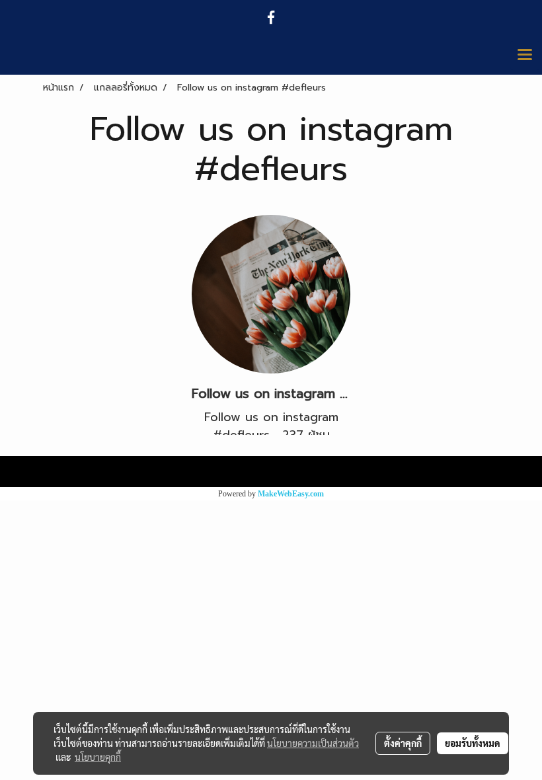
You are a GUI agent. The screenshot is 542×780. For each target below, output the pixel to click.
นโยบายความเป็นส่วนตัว (313, 743)
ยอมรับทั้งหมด (472, 743)
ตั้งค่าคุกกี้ (403, 743)
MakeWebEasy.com (291, 493)
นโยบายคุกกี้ (98, 757)
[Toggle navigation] (524, 55)
